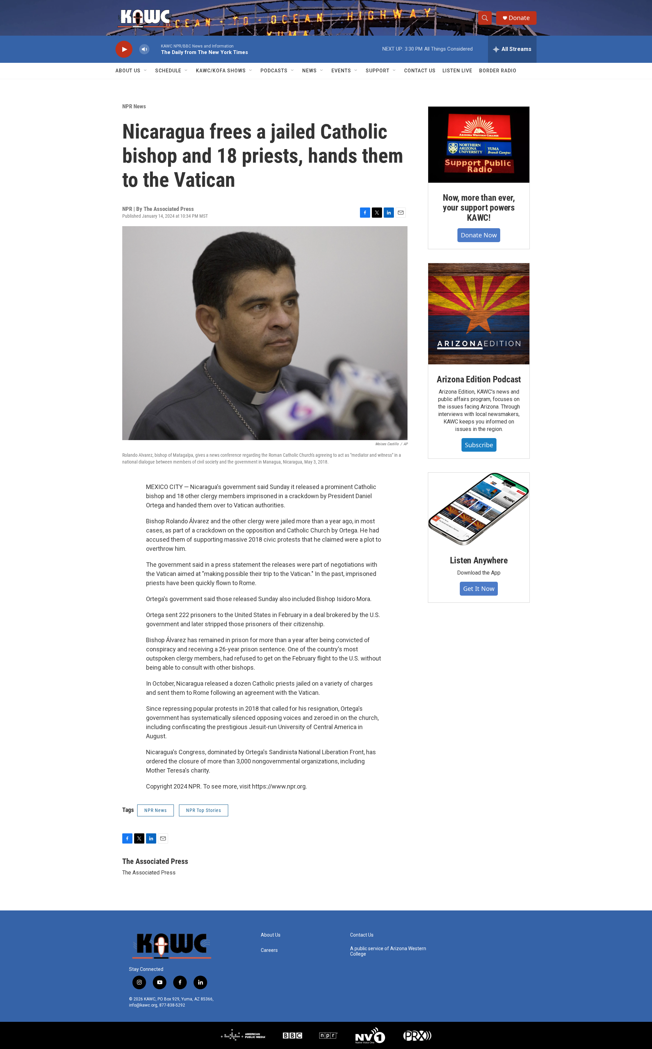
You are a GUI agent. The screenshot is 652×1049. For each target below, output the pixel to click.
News (309, 70)
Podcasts (274, 70)
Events (341, 70)
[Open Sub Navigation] (145, 70)
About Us (128, 70)
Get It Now (478, 588)
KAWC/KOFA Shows (221, 70)
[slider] (155, 49)
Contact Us (420, 70)
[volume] (144, 49)
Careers (269, 950)
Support (378, 70)
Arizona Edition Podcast (479, 379)
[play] (124, 49)
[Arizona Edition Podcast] (478, 313)
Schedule (168, 70)
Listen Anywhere (478, 560)
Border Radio (498, 70)
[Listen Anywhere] (478, 509)
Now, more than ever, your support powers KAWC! (479, 208)
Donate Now (479, 235)
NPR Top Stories (203, 810)
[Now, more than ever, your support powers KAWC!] (478, 145)
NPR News (134, 106)
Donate (519, 17)
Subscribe (479, 445)
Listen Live (457, 70)
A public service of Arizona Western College (388, 951)
